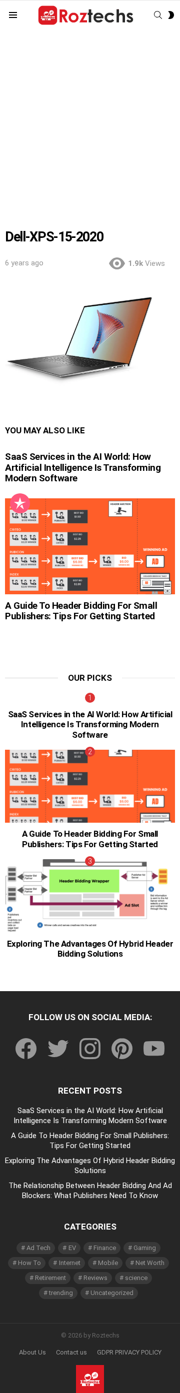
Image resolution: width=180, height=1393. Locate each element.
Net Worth (150, 1263)
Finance (105, 1248)
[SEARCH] (158, 15)
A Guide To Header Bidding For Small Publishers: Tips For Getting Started (81, 611)
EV (72, 1248)
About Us (32, 1352)
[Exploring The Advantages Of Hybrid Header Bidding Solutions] (90, 895)
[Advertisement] (90, 137)
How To (29, 1263)
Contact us (71, 1352)
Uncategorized (112, 1293)
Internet (69, 1263)
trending (61, 1293)
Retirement (50, 1278)
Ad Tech (38, 1248)
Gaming (145, 1248)
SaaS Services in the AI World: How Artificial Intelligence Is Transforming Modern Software (82, 467)
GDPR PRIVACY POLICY (129, 1352)
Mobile (108, 1263)
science (136, 1278)
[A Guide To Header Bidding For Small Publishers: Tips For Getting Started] (90, 546)
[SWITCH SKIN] (171, 15)
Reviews (96, 1278)
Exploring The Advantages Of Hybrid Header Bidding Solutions (90, 949)
